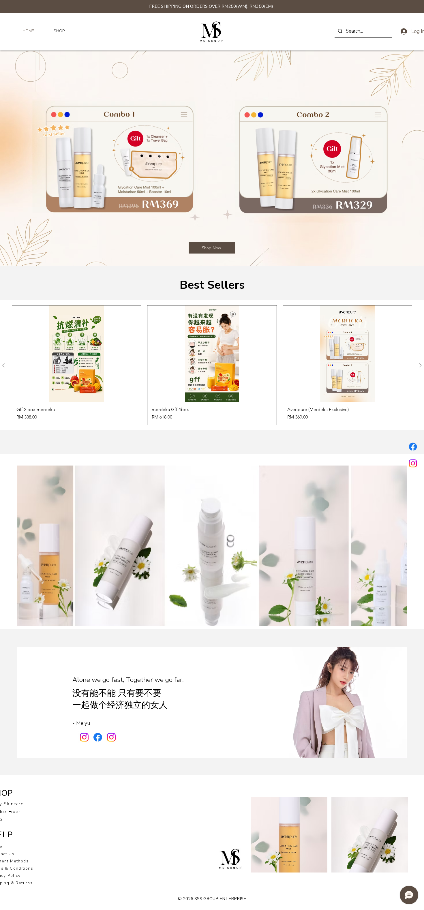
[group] (212, 365)
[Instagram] (413, 463)
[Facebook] (413, 446)
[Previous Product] (3, 365)
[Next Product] (420, 365)
